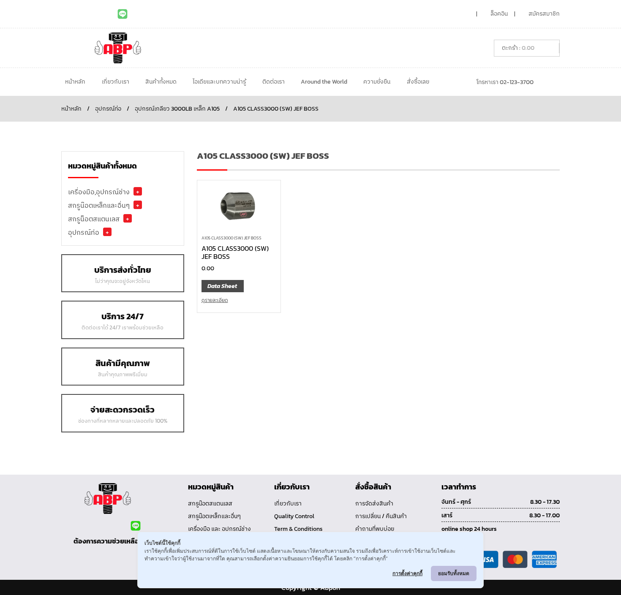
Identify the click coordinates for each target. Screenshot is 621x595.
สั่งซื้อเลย (418, 81)
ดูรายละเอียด (215, 300)
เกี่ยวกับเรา (115, 81)
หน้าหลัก (75, 81)
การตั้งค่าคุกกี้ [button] (407, 573)
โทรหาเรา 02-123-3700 (505, 82)
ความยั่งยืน (376, 81)
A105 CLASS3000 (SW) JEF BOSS (231, 238)
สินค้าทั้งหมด (161, 81)
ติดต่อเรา (273, 81)
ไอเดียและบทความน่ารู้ (219, 81)
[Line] (122, 13)
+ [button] (137, 191)
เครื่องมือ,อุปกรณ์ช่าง (99, 192)
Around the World (324, 81)
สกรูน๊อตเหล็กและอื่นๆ (99, 205)
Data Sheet (222, 286)
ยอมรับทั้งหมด (453, 573)
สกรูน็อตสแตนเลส (94, 219)
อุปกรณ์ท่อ (108, 108)
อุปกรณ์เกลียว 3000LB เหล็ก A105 (177, 108)
